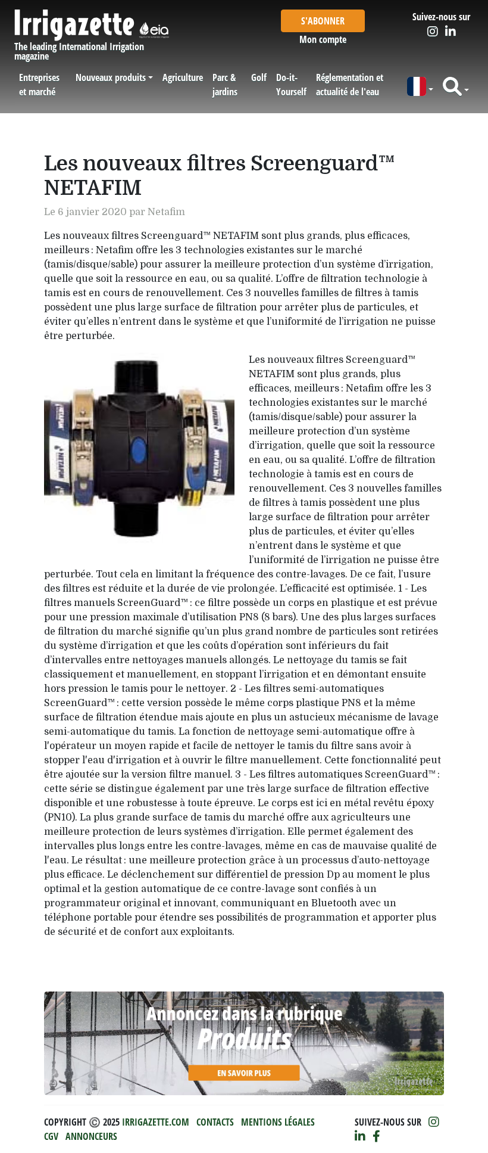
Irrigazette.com (155, 1122)
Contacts (215, 1122)
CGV (51, 1136)
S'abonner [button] (323, 20)
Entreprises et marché (39, 84)
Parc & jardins (224, 84)
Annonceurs (91, 1136)
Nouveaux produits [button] (111, 77)
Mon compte (322, 39)
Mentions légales (278, 1122)
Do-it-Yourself (291, 84)
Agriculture (182, 77)
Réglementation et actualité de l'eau (349, 84)
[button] (420, 86)
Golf (259, 77)
